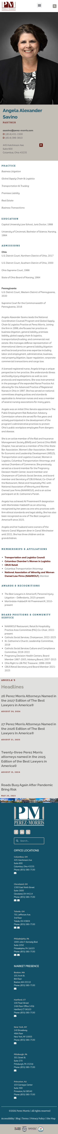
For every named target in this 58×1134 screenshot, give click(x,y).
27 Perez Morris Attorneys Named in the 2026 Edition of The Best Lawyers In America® (28, 728)
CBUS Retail (11, 564)
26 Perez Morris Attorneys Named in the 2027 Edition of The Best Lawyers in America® (28, 700)
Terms (25, 1118)
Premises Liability (11, 193)
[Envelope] (15, 873)
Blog (18, 1118)
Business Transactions (13, 207)
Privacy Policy (37, 1118)
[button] (39, 5)
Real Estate (7, 200)
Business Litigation (11, 171)
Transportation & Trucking (15, 185)
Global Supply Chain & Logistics (18, 178)
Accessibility (7, 1118)
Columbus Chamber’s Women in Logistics (27, 561)
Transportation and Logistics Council (25, 557)
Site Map (51, 1118)
